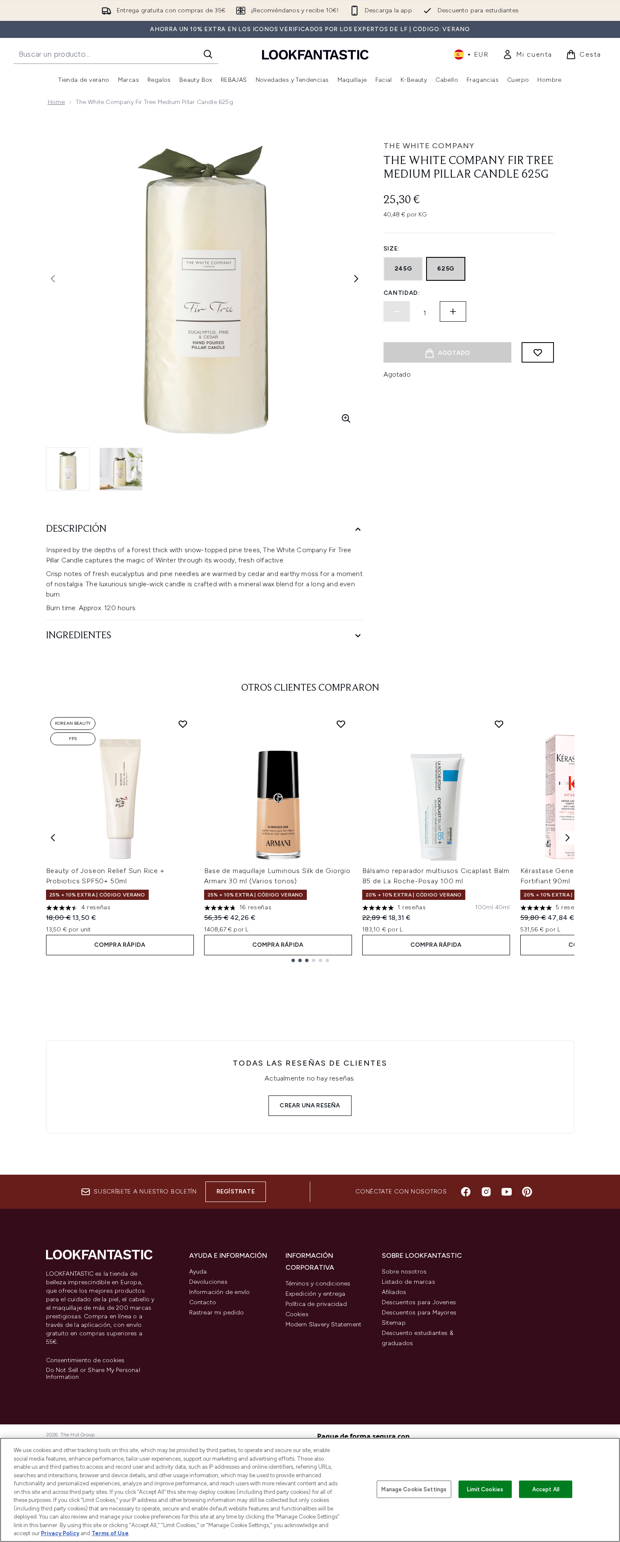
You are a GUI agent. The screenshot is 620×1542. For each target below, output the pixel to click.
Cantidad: (402, 293)
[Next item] (567, 837)
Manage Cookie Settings (414, 1489)
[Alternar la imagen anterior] (53, 278)
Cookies (297, 1314)
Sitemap (394, 1322)
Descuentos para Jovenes (419, 1302)
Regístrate (235, 1191)
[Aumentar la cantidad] (453, 311)
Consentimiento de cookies (85, 1360)
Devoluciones (208, 1281)
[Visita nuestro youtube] (506, 1192)
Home (56, 102)
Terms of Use (110, 1533)
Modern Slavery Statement (323, 1324)
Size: (392, 248)
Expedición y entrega (315, 1293)
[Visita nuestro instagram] (486, 1192)
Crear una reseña (310, 1105)
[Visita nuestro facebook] (466, 1192)
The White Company (429, 145)
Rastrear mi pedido (216, 1312)
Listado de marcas (408, 1281)
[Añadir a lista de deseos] (538, 352)
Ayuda (198, 1271)
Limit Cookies (485, 1489)
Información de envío (219, 1292)
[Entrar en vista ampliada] (346, 418)
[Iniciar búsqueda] (208, 54)
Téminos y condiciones (318, 1283)
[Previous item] (53, 837)
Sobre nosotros (404, 1271)
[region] (310, 1490)
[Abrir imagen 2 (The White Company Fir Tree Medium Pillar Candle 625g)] (121, 469)
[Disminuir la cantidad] (397, 311)
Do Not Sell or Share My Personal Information (93, 1374)
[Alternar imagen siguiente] (356, 278)
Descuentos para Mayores (419, 1312)
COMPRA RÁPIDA (120, 944)
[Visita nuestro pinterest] (527, 1192)
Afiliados (394, 1292)
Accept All (545, 1489)
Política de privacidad (316, 1304)
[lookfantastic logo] (315, 54)
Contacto (202, 1302)
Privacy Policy (60, 1533)
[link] (527, 54)
